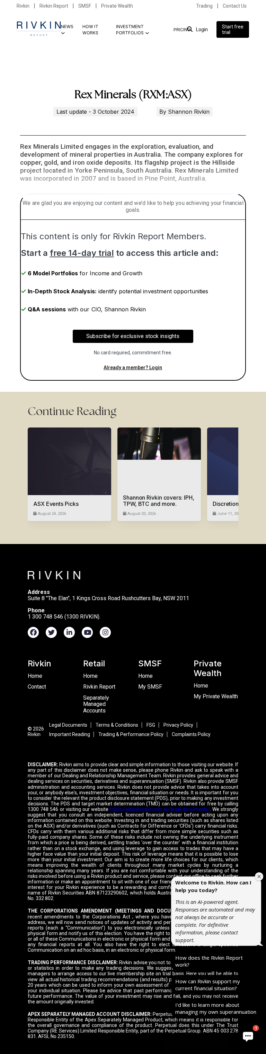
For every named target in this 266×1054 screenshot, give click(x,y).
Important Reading (69, 734)
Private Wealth (117, 6)
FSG (151, 725)
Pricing (182, 29)
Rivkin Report (53, 6)
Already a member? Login (133, 367)
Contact (37, 686)
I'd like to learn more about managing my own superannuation (215, 1008)
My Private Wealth (216, 696)
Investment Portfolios (130, 29)
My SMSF (150, 686)
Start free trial (232, 29)
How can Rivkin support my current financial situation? (207, 985)
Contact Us (235, 6)
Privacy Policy (178, 725)
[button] (248, 1036)
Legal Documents (68, 725)
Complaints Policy (191, 734)
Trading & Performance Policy (130, 734)
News (67, 26)
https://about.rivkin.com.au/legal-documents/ (160, 809)
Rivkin (23, 6)
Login (202, 29)
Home (35, 676)
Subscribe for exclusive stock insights (132, 336)
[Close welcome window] (259, 876)
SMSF (84, 6)
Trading (204, 6)
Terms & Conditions (117, 725)
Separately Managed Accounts (96, 704)
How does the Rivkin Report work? (209, 961)
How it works (90, 29)
